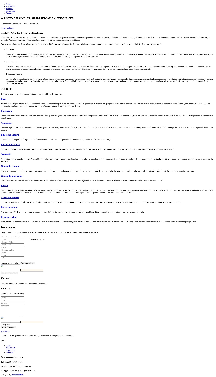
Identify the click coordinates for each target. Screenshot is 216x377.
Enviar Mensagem (8, 327)
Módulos (9, 9)
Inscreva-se (10, 11)
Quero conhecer (7, 28)
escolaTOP (10, 6)
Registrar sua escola (9, 273)
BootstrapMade (18, 375)
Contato (9, 13)
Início (8, 4)
